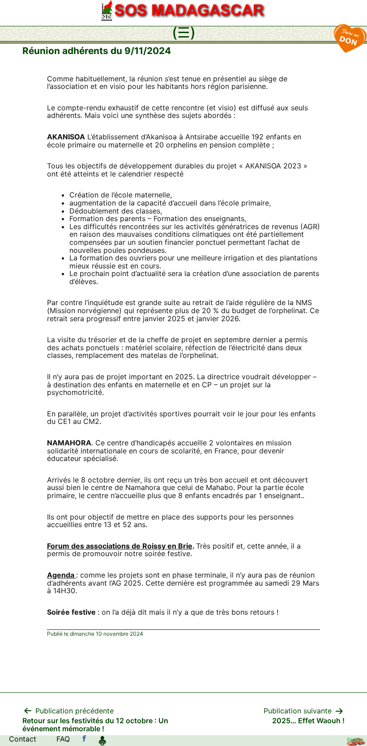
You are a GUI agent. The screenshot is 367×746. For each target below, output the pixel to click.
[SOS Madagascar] (84, 738)
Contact (22, 738)
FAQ (63, 738)
